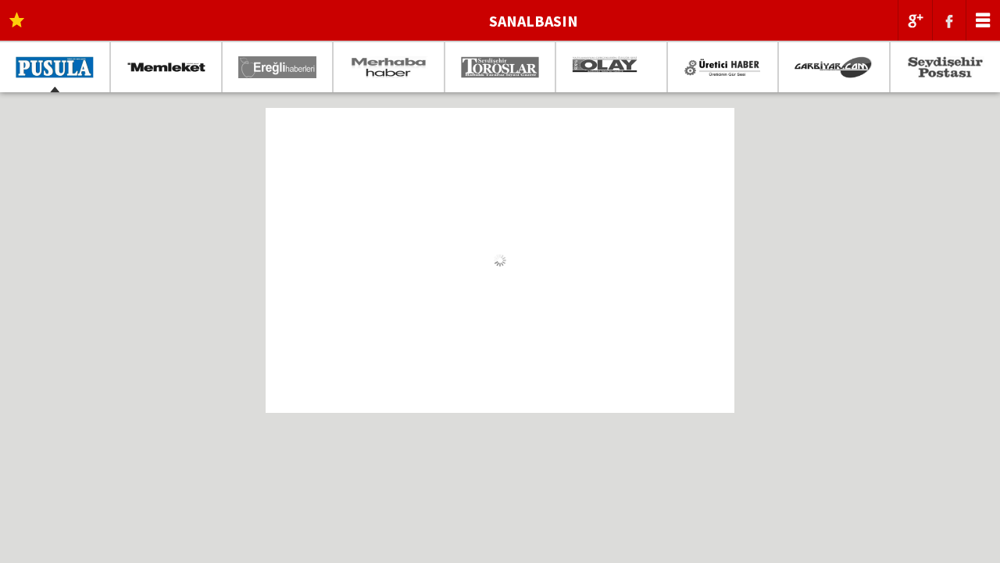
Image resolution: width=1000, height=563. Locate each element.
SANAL (533, 20)
